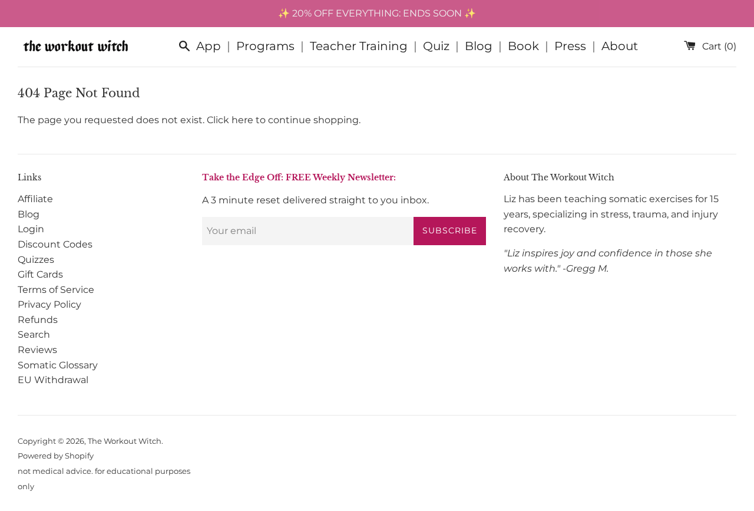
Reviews (37, 349)
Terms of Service (56, 289)
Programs (265, 46)
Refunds (38, 319)
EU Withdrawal (53, 379)
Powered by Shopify (56, 455)
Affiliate (35, 199)
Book (523, 46)
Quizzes (36, 259)
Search (34, 334)
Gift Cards (40, 274)
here (242, 120)
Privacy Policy (49, 304)
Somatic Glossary (58, 365)
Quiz (436, 46)
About (619, 46)
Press (570, 46)
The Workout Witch (124, 441)
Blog (478, 46)
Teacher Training (359, 46)
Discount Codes (55, 244)
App (208, 46)
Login (31, 229)
